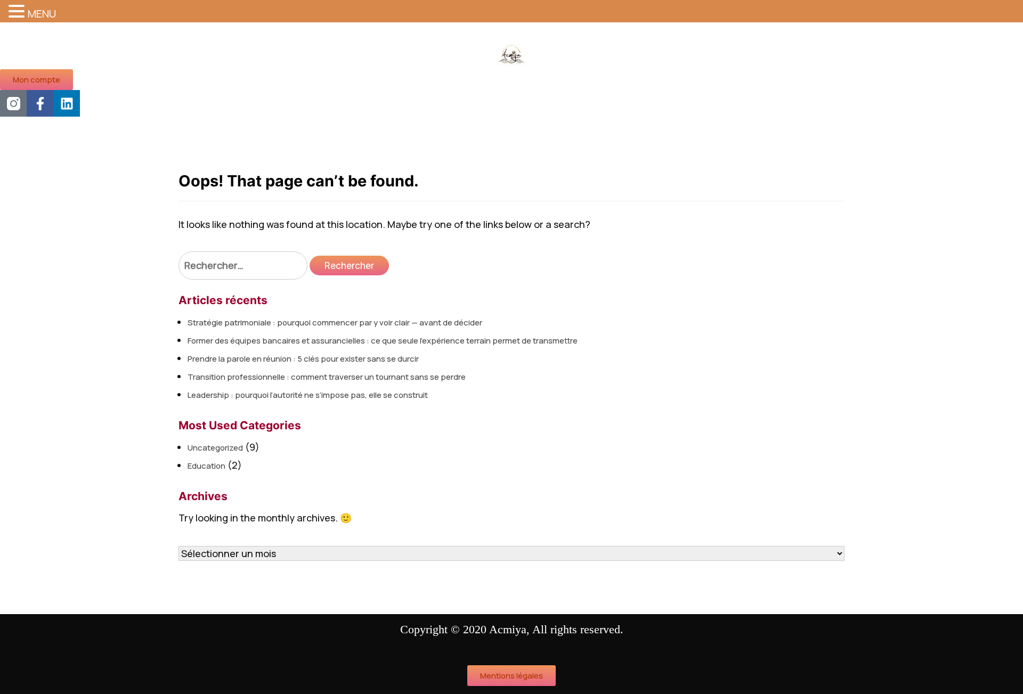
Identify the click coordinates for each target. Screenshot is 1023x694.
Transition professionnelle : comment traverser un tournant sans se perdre (327, 376)
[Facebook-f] (40, 103)
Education (206, 465)
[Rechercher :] (242, 265)
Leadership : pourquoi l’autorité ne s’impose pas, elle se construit (308, 395)
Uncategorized (215, 447)
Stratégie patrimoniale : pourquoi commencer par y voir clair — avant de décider (335, 322)
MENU (42, 13)
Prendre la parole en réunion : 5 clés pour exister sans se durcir (303, 358)
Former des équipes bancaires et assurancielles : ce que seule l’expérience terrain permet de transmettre (383, 340)
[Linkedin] (66, 103)
